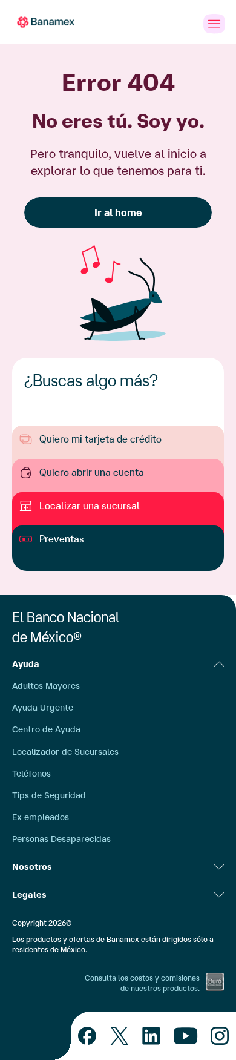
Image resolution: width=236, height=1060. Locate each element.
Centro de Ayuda (46, 729)
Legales (29, 895)
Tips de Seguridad (49, 795)
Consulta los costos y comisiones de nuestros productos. (142, 983)
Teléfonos (31, 774)
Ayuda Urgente (42, 708)
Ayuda (25, 664)
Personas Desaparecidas (61, 839)
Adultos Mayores (46, 686)
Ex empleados (40, 817)
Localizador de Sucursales (65, 752)
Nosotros (32, 867)
